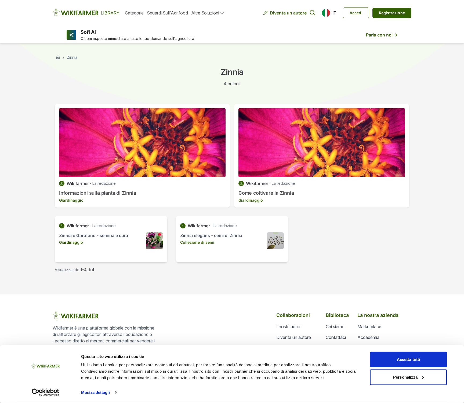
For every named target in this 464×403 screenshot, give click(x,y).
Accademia (368, 337)
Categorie (134, 13)
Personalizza (405, 377)
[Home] (58, 57)
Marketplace (369, 326)
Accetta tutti (408, 359)
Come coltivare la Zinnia (266, 193)
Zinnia (72, 57)
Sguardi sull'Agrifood (167, 13)
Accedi (356, 12)
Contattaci (336, 337)
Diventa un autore (288, 13)
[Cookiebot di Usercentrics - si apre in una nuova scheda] (45, 393)
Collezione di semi (197, 242)
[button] (329, 13)
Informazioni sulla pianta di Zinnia (97, 193)
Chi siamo (335, 326)
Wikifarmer (78, 183)
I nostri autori (289, 326)
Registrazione (392, 12)
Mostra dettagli (95, 392)
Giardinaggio (71, 200)
